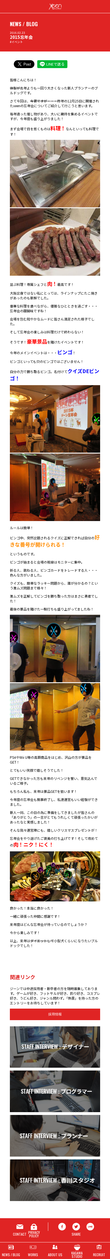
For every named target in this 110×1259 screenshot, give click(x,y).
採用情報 (55, 1014)
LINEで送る (55, 64)
